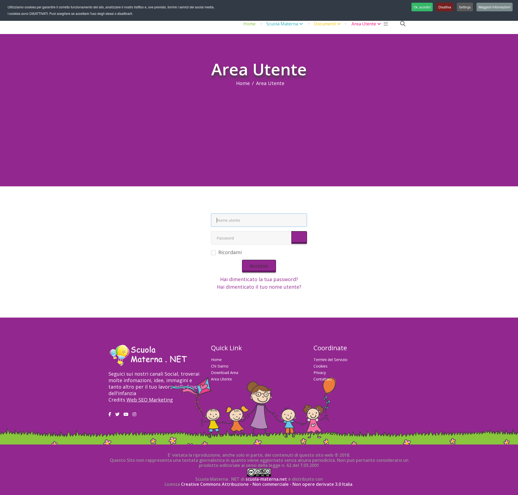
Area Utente (364, 24)
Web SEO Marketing (150, 399)
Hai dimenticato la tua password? (259, 279)
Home (249, 24)
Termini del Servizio (330, 359)
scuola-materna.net (265, 479)
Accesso (259, 265)
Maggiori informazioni (494, 7)
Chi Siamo (220, 366)
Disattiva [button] (444, 7)
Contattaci (322, 379)
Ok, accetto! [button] (422, 7)
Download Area (224, 372)
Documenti (325, 24)
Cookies (320, 366)
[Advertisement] (259, 127)
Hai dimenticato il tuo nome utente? (259, 287)
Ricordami (230, 252)
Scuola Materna (282, 24)
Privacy (319, 372)
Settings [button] (465, 7)
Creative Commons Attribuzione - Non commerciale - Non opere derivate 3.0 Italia (266, 484)
